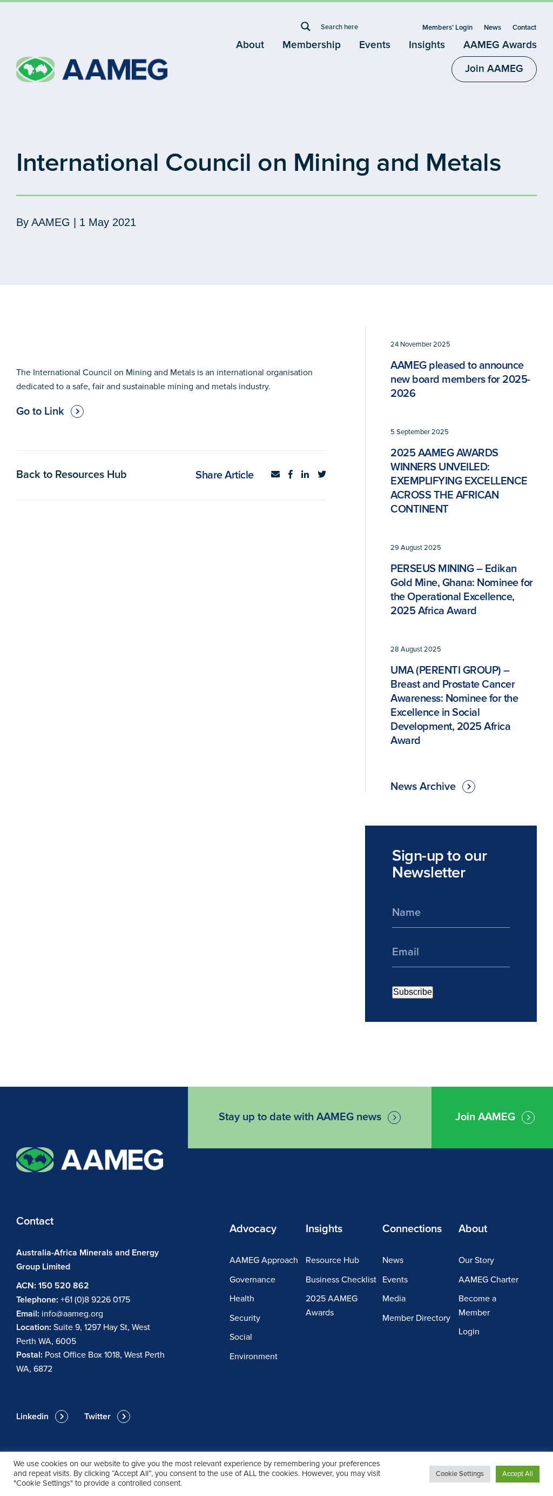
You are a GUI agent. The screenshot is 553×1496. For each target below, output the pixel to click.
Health (242, 1298)
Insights (427, 45)
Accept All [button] (517, 1474)
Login (469, 1331)
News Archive (423, 786)
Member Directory (416, 1318)
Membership (311, 45)
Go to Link (40, 411)
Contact (524, 27)
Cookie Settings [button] (460, 1474)
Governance (252, 1279)
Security (245, 1318)
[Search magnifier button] (305, 26)
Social (241, 1337)
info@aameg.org (72, 1313)
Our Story (476, 1260)
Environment (254, 1356)
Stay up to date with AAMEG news (300, 1117)
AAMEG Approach (264, 1260)
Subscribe (412, 991)
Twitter (97, 1416)
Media (394, 1298)
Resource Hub (332, 1260)
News (492, 27)
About (250, 45)
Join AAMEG (494, 69)
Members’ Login (447, 27)
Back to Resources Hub (71, 474)
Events (374, 45)
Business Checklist (341, 1279)
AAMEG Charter (488, 1279)
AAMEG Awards (500, 45)
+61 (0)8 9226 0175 (95, 1299)
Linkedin (32, 1416)
